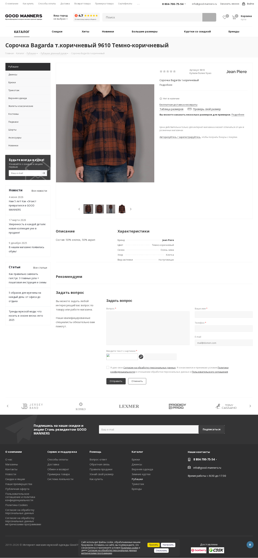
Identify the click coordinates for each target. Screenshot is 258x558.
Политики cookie (129, 547)
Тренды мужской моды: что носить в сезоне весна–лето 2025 (26, 315)
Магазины (11, 464)
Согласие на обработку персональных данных (149, 367)
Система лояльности (60, 479)
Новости (10, 474)
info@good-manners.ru (204, 3)
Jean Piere (168, 240)
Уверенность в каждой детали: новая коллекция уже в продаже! (27, 228)
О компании (13, 451)
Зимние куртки (141, 474)
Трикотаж (138, 484)
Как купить (96, 479)
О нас (8, 459)
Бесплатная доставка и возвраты (178, 104)
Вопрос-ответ (98, 459)
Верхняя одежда (142, 469)
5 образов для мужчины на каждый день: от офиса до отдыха (25, 297)
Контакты (11, 469)
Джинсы (137, 464)
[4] (171, 71)
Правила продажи (101, 469)
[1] (161, 71)
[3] (168, 71)
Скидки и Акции (15, 479)
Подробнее (237, 114)
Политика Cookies (16, 505)
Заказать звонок (229, 3)
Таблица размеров (171, 109)
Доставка (53, 464)
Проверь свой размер (207, 109)
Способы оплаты (57, 459)
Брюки (136, 459)
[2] (164, 71)
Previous (79, 209)
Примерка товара (58, 474)
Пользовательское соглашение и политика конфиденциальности (20, 497)
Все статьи (40, 267)
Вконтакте (250, 544)
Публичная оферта (17, 489)
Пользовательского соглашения (210, 371)
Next (130, 209)
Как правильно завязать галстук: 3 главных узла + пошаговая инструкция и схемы (27, 278)
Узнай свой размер (102, 474)
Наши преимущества (18, 484)
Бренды (137, 489)
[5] (174, 71)
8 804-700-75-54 (204, 459)
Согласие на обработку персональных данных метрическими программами (23, 521)
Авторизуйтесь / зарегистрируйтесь (180, 137)
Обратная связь (100, 464)
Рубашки (137, 479)
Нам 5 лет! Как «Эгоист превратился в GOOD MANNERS (22, 205)
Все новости (39, 190)
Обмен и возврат (58, 469)
